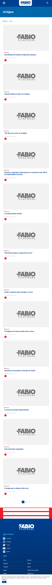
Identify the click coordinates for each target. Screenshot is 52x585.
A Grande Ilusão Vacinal (13, 214)
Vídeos (29, 567)
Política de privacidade (33, 570)
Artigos (5, 570)
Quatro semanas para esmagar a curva (18, 292)
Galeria (29, 563)
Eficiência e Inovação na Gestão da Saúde (19, 371)
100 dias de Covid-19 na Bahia (15, 133)
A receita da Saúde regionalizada (16, 410)
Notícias (29, 560)
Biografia (5, 563)
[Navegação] (4, 3)
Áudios (5, 573)
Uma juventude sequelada (13, 449)
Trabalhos (5, 567)
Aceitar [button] (4, 581)
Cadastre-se (30, 573)
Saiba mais (4, 579)
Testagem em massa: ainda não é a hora (19, 331)
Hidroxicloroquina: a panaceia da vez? (18, 253)
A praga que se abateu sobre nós (16, 488)
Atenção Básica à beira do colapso (17, 94)
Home (5, 21)
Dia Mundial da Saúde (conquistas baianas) (20, 55)
